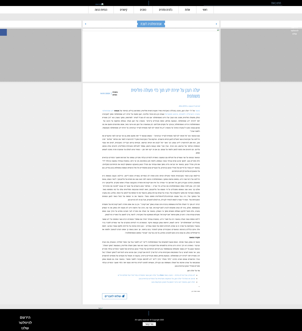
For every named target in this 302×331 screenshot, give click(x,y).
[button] (286, 3)
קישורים (123, 10)
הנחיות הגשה (101, 10)
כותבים (143, 10)
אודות (187, 10)
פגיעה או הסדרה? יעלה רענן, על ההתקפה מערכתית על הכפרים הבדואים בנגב (167, 278)
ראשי (205, 10)
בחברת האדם (115, 93)
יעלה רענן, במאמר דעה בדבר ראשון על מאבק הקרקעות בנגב (173, 282)
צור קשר (149, 324)
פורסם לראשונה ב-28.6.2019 (189, 106)
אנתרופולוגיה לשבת (151, 24)
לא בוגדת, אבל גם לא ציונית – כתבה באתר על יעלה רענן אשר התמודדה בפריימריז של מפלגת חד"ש (156, 275)
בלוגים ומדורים (165, 10)
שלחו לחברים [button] (113, 296)
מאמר (197, 110)
